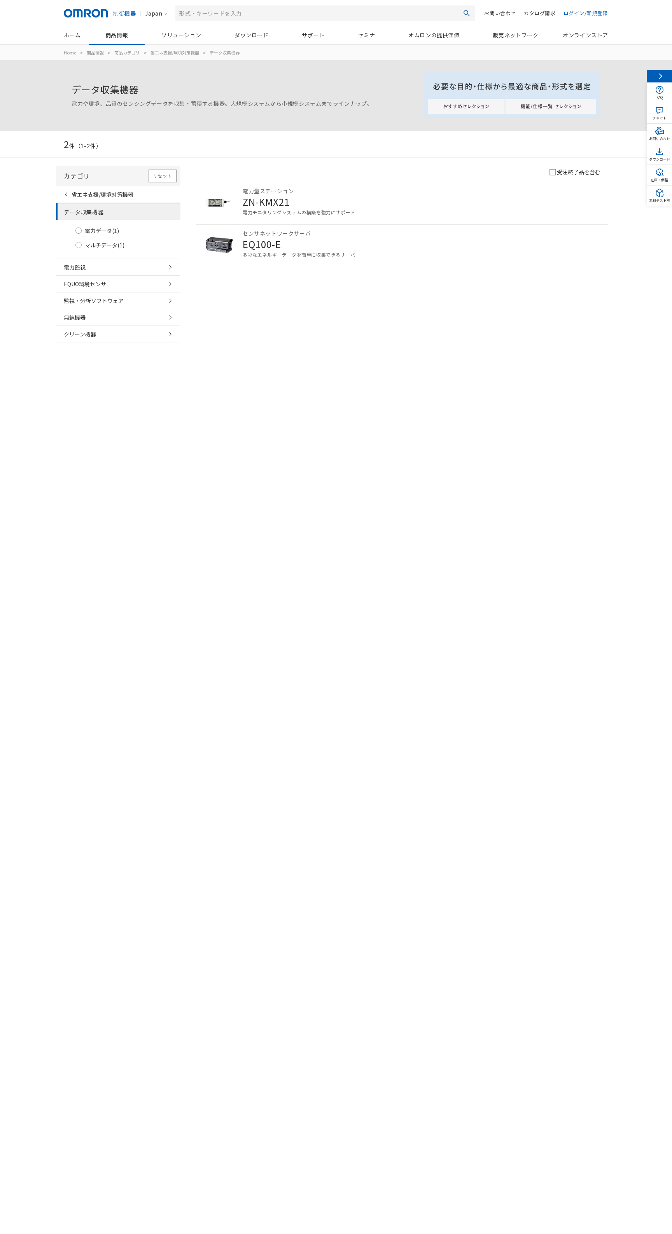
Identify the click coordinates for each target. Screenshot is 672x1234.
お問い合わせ (500, 13)
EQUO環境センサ (85, 284)
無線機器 (75, 317)
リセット (162, 176)
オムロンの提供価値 (433, 35)
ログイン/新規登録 (586, 13)
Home (70, 52)
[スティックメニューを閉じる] (659, 76)
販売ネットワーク (515, 35)
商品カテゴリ (127, 52)
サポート (313, 35)
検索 (466, 13)
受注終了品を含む (578, 172)
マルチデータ (104, 245)
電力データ (102, 231)
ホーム (72, 35)
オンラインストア (585, 35)
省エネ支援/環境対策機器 (174, 52)
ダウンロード (251, 35)
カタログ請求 (540, 13)
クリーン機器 (80, 334)
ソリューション (181, 35)
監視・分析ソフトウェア (94, 301)
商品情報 (116, 35)
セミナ (366, 35)
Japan (153, 13)
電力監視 (75, 267)
